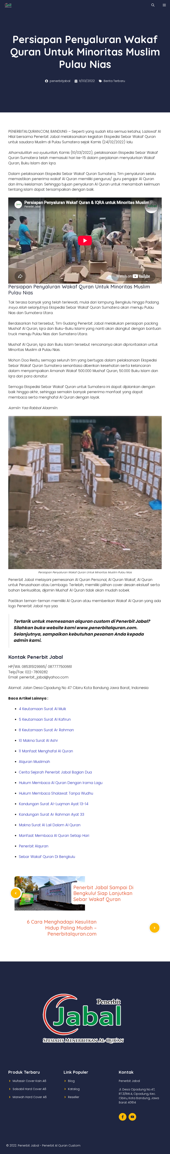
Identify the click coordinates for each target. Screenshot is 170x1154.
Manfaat (27, 835)
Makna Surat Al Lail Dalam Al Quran (49, 825)
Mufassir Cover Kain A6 (29, 1081)
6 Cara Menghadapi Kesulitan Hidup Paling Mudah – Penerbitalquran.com (62, 928)
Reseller (73, 1097)
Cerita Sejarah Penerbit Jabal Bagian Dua (55, 772)
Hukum (25, 782)
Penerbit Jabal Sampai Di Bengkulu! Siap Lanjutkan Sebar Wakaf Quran (103, 893)
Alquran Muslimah (34, 761)
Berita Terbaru (114, 81)
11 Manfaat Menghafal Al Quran (46, 751)
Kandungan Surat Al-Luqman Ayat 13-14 (53, 803)
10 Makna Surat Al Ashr (38, 740)
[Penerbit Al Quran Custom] (8, 5)
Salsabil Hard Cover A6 (29, 1089)
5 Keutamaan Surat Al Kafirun (45, 719)
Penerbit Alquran (33, 846)
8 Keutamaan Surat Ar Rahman (46, 730)
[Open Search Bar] (153, 5)
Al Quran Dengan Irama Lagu (76, 782)
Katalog (74, 1089)
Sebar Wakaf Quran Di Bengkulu (47, 856)
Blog (71, 1081)
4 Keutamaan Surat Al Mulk (42, 708)
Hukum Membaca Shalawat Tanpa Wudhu (56, 793)
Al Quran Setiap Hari (71, 835)
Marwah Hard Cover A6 (30, 1097)
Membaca (41, 782)
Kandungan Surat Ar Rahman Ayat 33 (51, 814)
